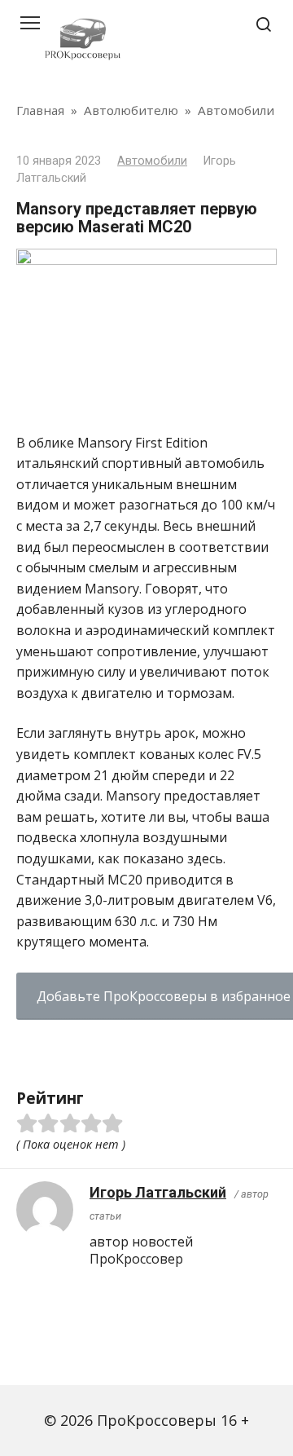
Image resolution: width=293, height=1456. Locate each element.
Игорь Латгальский (158, 1192)
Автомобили (152, 161)
